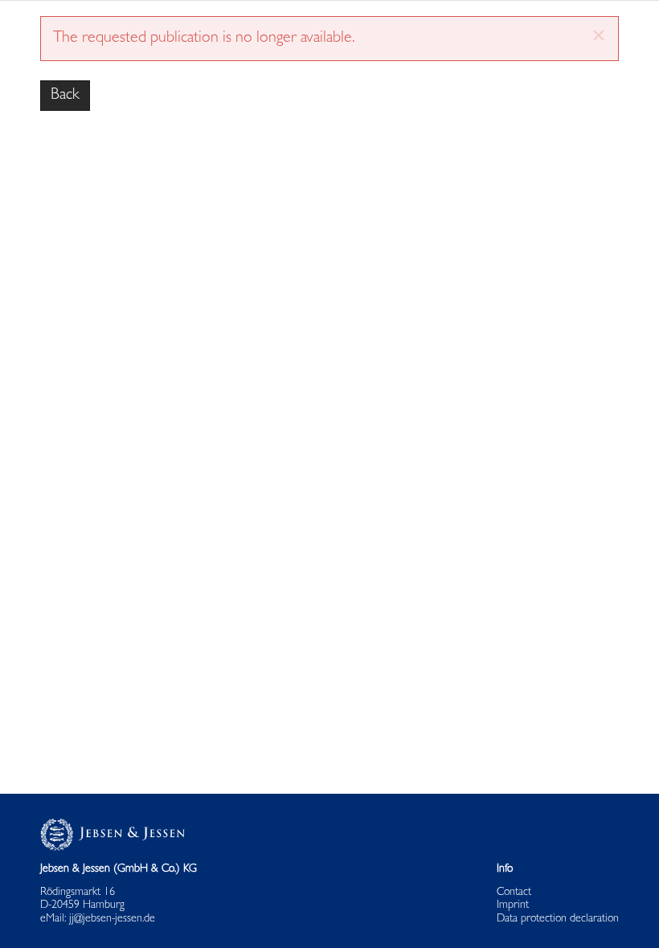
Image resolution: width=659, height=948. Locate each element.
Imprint (513, 905)
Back (65, 96)
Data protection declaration (558, 919)
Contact (514, 892)
